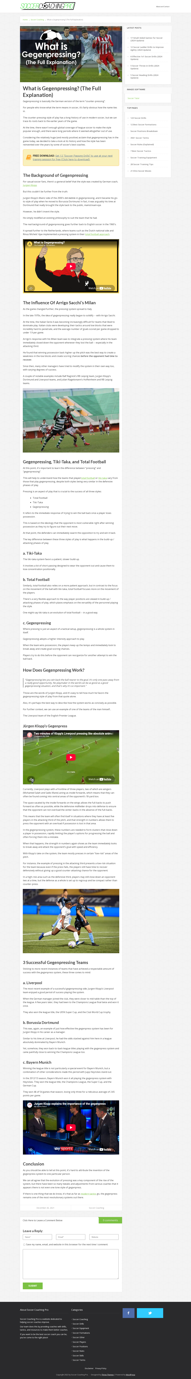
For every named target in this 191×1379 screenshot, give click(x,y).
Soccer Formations (81, 1333)
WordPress (130, 1375)
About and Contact (162, 6)
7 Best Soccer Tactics (140, 151)
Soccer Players (79, 1342)
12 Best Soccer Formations (143, 124)
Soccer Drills (78, 1323)
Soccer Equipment (81, 1328)
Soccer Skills (78, 1355)
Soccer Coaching (96, 1208)
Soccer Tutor (133, 98)
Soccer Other (79, 1337)
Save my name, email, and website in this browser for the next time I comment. (67, 1244)
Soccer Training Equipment (143, 157)
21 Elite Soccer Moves (140, 171)
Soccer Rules (78, 1351)
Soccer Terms (79, 1360)
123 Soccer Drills (138, 118)
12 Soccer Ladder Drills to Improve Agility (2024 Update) (147, 48)
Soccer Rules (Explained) (142, 144)
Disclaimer (89, 1368)
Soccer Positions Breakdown (144, 131)
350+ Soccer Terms (139, 138)
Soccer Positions (80, 1346)
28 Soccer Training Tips (141, 164)
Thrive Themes (108, 1375)
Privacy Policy (100, 1368)
